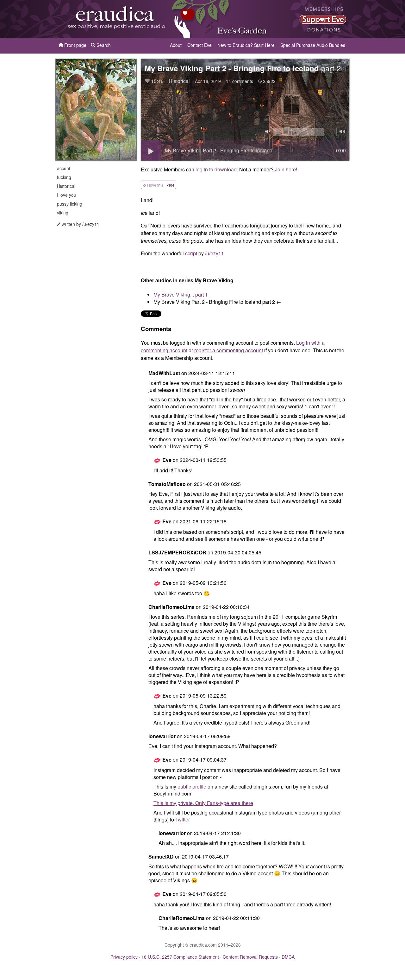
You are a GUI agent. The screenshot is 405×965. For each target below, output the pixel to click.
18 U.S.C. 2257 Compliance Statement (180, 957)
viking (62, 212)
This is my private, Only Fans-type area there (203, 803)
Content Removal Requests (250, 957)
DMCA (288, 957)
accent (63, 168)
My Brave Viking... (180, 294)
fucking (64, 177)
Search (103, 45)
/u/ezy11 (214, 253)
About (176, 45)
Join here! (286, 169)
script (191, 253)
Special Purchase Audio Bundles (312, 45)
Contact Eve (199, 45)
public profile (192, 786)
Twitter (182, 819)
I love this (160, 185)
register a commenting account (228, 350)
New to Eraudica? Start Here (246, 45)
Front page (74, 45)
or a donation (317, 19)
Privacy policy (124, 957)
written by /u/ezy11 (80, 224)
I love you (66, 195)
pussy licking (69, 204)
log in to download (216, 169)
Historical (66, 186)
